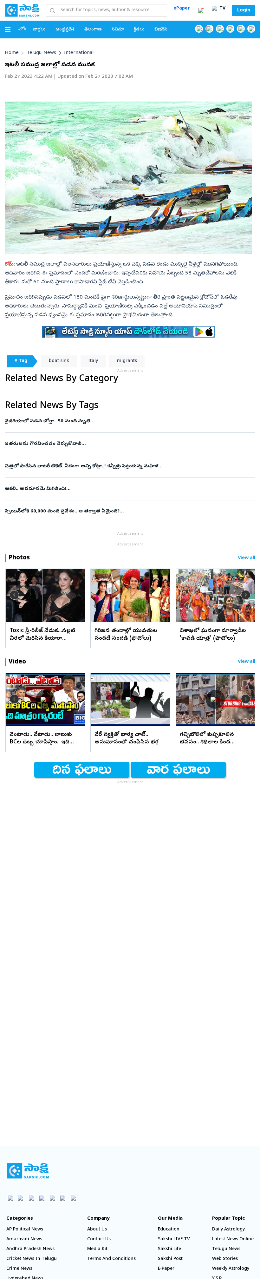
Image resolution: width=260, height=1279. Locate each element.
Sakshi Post (170, 1259)
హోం (22, 29)
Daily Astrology (228, 1230)
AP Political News (24, 1230)
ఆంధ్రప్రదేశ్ (65, 30)
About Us (97, 1230)
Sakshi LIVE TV (174, 1239)
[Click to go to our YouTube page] (241, 29)
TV (221, 9)
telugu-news (41, 53)
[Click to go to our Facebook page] (199, 29)
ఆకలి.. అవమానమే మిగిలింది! (126, 489)
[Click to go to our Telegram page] (63, 1198)
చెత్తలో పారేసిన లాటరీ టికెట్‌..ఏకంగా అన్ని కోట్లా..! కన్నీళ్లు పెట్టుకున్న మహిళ (114, 466)
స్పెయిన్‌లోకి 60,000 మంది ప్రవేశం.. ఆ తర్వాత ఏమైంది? (125, 511)
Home (12, 53)
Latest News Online (233, 1239)
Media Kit (97, 1249)
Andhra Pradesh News (30, 1249)
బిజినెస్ (160, 30)
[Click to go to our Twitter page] (220, 29)
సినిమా (118, 30)
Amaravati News (24, 1239)
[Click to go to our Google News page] (251, 29)
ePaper (181, 9)
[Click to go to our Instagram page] (230, 29)
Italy (93, 361)
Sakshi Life (169, 1249)
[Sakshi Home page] (22, 10)
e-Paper (166, 1269)
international (79, 53)
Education (168, 1230)
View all (246, 558)
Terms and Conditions (111, 1259)
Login (243, 10)
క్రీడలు (139, 30)
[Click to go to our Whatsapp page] (209, 29)
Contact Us (99, 1239)
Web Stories (225, 1259)
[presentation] (14, 595)
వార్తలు (39, 30)
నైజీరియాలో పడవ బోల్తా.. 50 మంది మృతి (122, 421)
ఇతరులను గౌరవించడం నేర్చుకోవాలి (128, 444)
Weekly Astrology (230, 1269)
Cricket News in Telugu (31, 1259)
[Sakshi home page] (27, 1170)
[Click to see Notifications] (200, 10)
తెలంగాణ (93, 30)
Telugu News (226, 1249)
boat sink (59, 361)
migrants (127, 361)
